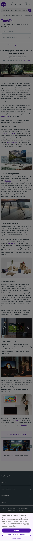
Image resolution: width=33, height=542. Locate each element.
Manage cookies (16, 538)
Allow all (16, 530)
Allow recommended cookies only (16, 534)
